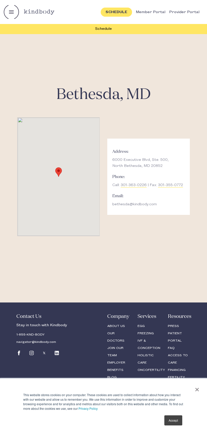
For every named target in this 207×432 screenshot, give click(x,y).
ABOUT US (116, 326)
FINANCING (177, 370)
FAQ (171, 348)
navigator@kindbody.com (36, 342)
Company (118, 316)
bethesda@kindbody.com (134, 204)
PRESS (173, 326)
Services (147, 316)
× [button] (197, 388)
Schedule (103, 29)
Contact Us (28, 316)
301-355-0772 (170, 185)
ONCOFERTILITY (151, 370)
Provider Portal (184, 12)
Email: (117, 196)
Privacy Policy (88, 408)
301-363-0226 (134, 185)
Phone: (118, 177)
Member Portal (150, 12)
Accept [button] (173, 420)
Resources (179, 316)
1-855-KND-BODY (30, 334)
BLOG (112, 377)
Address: (120, 152)
